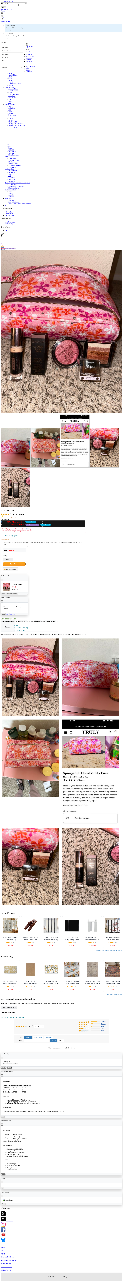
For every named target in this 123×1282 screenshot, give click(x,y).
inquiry (3, 1253)
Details (28, 529)
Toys (9, 106)
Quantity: (5, 1061)
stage (10, 78)
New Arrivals (6, 51)
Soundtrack (11, 96)
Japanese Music (13, 89)
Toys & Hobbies (10, 104)
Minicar (10, 113)
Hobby (10, 118)
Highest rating (38, 1037)
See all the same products (114, 994)
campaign (5, 47)
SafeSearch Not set (6, 9)
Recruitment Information (8, 1260)
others (10, 77)
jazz (9, 99)
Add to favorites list (11, 569)
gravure (10, 85)
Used (26, 525)
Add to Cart (15, 564)
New (19, 522)
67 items (38, 1026)
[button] (61, 19)
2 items (103, 1026)
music (10, 73)
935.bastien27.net (8, 1)
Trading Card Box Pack (15, 123)
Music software (9, 87)
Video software (30, 66)
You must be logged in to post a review (12, 1017)
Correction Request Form (9, 1007)
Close (3, 614)
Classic (10, 92)
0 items (103, 1030)
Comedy (11, 82)
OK (2, 1188)
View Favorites (10, 614)
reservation (5, 54)
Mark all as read (5, 21)
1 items (103, 1028)
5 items (103, 1024)
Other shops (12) (12, 536)
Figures (10, 120)
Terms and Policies (6, 1267)
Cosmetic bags (21, 630)
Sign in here (29, 47)
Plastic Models (12, 122)
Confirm (9, 1067)
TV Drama (29, 71)
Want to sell (5, 61)
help (2, 1250)
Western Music (12, 90)
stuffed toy (11, 108)
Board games (12, 115)
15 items (103, 1021)
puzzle (10, 111)
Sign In (3, 11)
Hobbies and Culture (14, 84)
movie (28, 70)
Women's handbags (22, 628)
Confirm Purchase (12, 593)
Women (4, 67)
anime (27, 68)
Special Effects (12, 75)
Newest (28, 1037)
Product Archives (6, 1263)
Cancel (3, 593)
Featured (5, 57)
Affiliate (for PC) (6, 1270)
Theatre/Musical (13, 97)
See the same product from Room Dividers (109, 950)
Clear (60, 1040)
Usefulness (48, 1037)
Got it (3, 1116)
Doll (9, 110)
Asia (9, 103)
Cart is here (29, 51)
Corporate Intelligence (7, 1257)
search (3, 7)
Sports (10, 80)
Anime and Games (14, 94)
